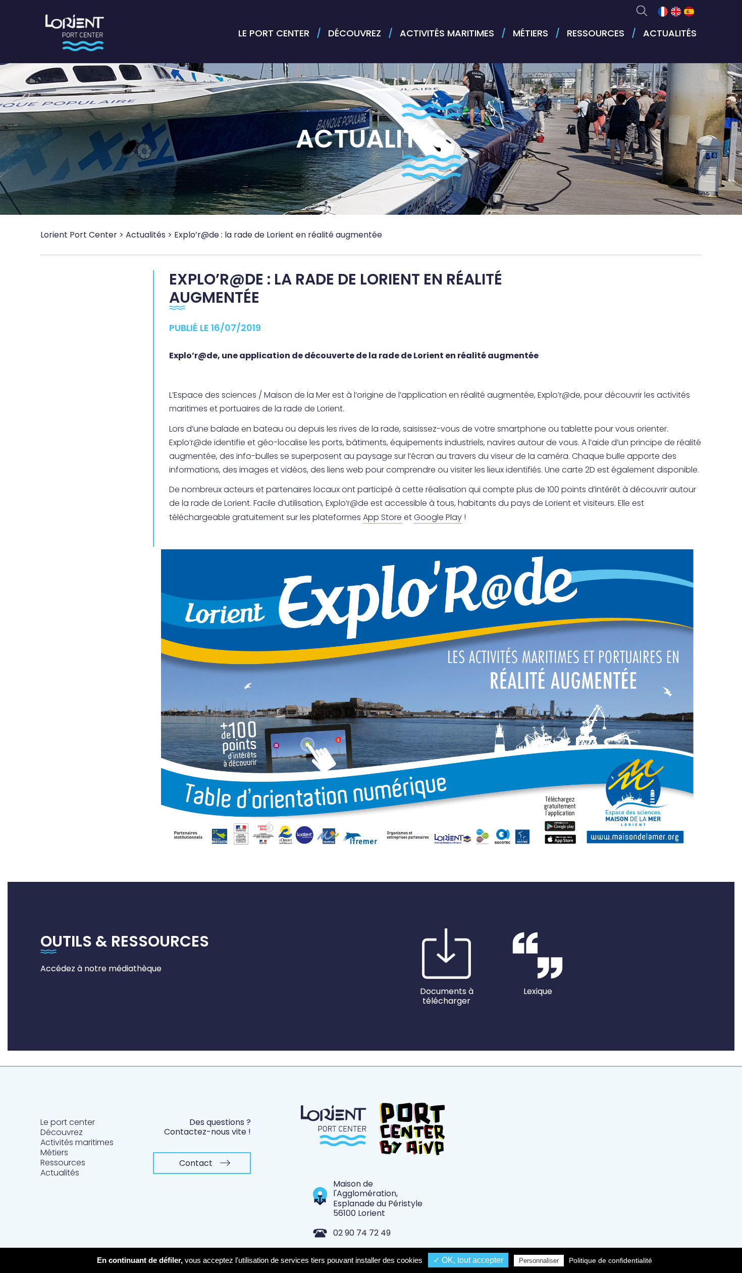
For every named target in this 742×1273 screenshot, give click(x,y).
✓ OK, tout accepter (468, 1260)
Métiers (530, 33)
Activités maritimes (447, 33)
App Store (382, 517)
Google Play (438, 517)
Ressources (595, 33)
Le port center (273, 33)
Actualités (670, 33)
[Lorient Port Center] (74, 37)
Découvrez (354, 33)
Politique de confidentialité (610, 1260)
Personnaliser (539, 1260)
